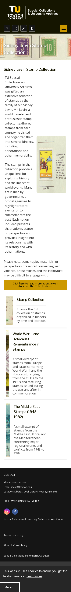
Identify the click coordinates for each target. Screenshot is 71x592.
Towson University (13, 535)
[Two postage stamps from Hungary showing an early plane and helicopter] (9, 310)
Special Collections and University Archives (26, 555)
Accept (9, 587)
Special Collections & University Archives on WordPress (33, 519)
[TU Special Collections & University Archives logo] (34, 12)
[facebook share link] (15, 511)
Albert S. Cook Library (15, 545)
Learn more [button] (34, 576)
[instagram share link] (7, 511)
